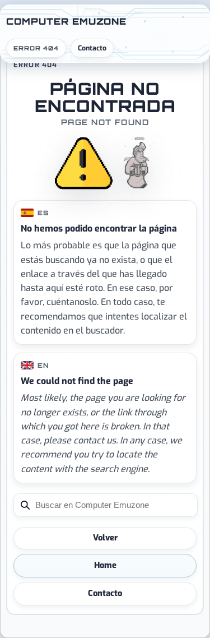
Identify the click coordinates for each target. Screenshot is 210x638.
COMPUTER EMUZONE (66, 21)
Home (105, 565)
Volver (105, 537)
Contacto (92, 48)
